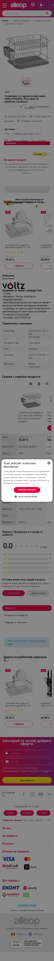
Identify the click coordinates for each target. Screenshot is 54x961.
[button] (27, 496)
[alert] (27, 480)
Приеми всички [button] (27, 490)
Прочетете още (21, 483)
